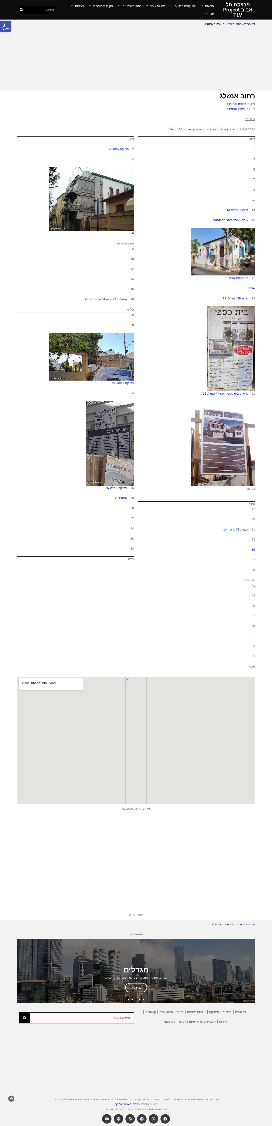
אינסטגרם (166, 1012)
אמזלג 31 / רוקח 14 (235, 529)
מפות (180, 1012)
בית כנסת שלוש (238, 277)
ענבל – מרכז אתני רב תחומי (230, 220)
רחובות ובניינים (131, 6)
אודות (223, 1021)
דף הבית (249, 24)
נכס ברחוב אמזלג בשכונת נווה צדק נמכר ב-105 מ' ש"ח (202, 129)
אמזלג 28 (121, 498)
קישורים (150, 1012)
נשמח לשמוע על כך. (127, 1104)
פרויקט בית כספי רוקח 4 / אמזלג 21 (225, 393)
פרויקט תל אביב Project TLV (237, 10)
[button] (5, 26)
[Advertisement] (136, 58)
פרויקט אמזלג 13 (237, 210)
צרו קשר (169, 1021)
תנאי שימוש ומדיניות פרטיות (197, 1021)
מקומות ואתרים (103, 6)
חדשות (209, 6)
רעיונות (79, 6)
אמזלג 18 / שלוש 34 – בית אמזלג (106, 299)
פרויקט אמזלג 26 (116, 488)
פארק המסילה (236, 109)
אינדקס (214, 1012)
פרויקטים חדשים (185, 6)
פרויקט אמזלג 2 (119, 149)
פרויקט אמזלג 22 (123, 383)
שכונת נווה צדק (236, 104)
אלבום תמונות (196, 1012)
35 (253, 549)
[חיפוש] (21, 10)
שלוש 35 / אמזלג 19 (235, 298)
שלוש (251, 288)
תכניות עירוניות (155, 6)
